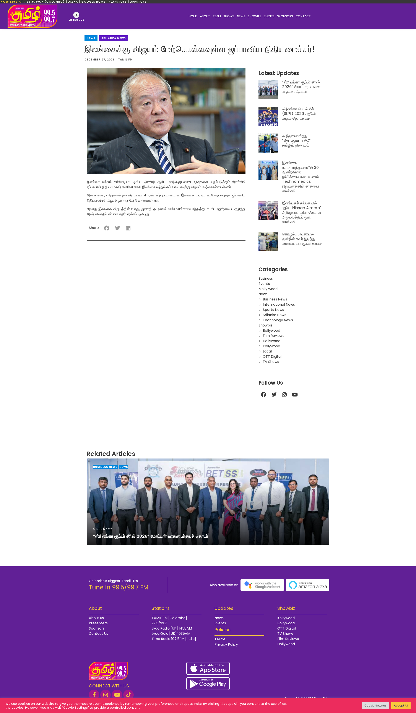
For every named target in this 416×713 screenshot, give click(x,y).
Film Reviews (273, 335)
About (205, 16)
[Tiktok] (128, 695)
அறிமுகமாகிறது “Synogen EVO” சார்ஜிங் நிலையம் (296, 140)
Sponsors (285, 16)
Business (265, 278)
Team (217, 16)
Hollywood (271, 340)
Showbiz (254, 16)
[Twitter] (274, 394)
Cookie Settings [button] (375, 705)
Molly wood (268, 288)
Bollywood (271, 330)
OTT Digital (272, 356)
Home (193, 16)
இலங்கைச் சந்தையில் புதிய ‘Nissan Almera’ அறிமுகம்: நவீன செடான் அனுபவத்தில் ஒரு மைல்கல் (301, 212)
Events (269, 16)
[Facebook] (263, 394)
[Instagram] (284, 394)
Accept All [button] (401, 705)
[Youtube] (295, 394)
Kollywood (271, 346)
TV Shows (271, 361)
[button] (106, 228)
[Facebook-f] (94, 695)
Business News (275, 299)
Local (267, 351)
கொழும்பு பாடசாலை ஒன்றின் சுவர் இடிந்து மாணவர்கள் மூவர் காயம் (302, 238)
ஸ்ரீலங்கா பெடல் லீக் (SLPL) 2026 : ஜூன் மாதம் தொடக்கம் (299, 113)
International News (279, 304)
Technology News (278, 320)
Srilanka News (113, 38)
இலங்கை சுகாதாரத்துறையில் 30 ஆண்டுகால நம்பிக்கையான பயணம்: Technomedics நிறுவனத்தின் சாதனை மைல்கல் (301, 177)
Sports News (273, 309)
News (241, 16)
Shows (228, 16)
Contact (303, 16)
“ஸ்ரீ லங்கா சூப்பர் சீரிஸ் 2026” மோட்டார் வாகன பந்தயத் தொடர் (301, 86)
